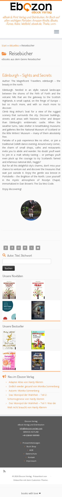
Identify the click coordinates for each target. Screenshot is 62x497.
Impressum (31, 461)
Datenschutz (31, 453)
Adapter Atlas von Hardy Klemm (26, 382)
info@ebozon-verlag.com (31, 428)
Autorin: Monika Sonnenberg (24, 390)
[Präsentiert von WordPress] (48, 476)
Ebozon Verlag (25, 476)
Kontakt (31, 457)
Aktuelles (14, 45)
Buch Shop (31, 446)
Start (4, 45)
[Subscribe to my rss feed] (5, 471)
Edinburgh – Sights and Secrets (27, 75)
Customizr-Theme (39, 480)
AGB (31, 450)
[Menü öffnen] (56, 32)
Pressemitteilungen (31, 443)
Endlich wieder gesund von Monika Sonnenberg (34, 386)
